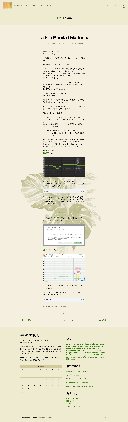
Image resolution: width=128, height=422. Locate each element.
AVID (75, 344)
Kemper (90, 348)
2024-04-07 (63, 43)
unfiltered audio (72, 357)
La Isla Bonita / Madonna (63, 37)
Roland (68, 355)
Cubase (86, 346)
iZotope (85, 348)
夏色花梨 (59, 306)
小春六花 (105, 357)
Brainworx (73, 346)
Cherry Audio (80, 346)
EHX (95, 346)
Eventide (99, 346)
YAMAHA (96, 357)
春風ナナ (65, 306)
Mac (98, 348)
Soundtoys (84, 355)
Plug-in (99, 350)
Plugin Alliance (72, 352)
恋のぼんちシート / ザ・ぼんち (77, 371)
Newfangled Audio (87, 350)
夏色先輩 (46, 153)
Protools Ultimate (98, 353)
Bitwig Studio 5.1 (100, 344)
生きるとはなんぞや (73, 406)
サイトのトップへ (112, 5)
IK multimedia (77, 348)
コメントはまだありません (78, 43)
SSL (91, 355)
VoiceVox (54, 306)
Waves (86, 357)
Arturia (69, 344)
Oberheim (94, 350)
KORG (94, 348)
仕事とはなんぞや (72, 398)
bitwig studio (90, 344)
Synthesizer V (48, 306)
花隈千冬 (73, 359)
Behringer (80, 344)
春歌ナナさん (47, 250)
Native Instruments (74, 350)
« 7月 (22, 392)
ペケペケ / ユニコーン (74, 375)
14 (52, 379)
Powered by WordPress (45, 418)
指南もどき (64, 32)
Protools (88, 353)
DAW (91, 346)
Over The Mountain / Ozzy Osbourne (79, 386)
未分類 (68, 404)
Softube (78, 355)
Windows (91, 357)
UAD (67, 357)
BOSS (68, 346)
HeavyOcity (68, 348)
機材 (68, 359)
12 (40, 379)
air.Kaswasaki (52, 43)
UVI (76, 357)
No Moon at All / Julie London (77, 383)
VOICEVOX (58, 218)
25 (73, 320)
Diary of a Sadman (31, 418)
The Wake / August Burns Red (77, 379)
